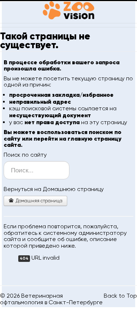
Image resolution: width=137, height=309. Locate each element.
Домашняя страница (38, 200)
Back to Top (120, 295)
